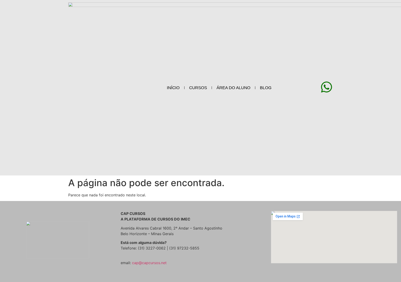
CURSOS (198, 87)
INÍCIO (173, 87)
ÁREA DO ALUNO (233, 87)
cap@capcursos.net (149, 262)
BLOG (266, 87)
